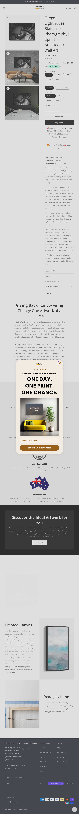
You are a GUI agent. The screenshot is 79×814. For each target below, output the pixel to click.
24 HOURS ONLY (39, 370)
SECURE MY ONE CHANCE (39, 448)
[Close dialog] (60, 363)
